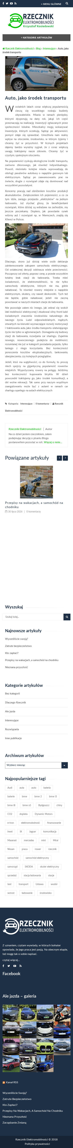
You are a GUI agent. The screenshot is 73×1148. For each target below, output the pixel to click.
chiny (59, 805)
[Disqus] (36, 559)
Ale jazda (10, 711)
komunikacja (49, 832)
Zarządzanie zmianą (14, 1122)
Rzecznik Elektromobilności (19, 49)
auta (22, 788)
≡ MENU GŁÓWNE (51, 4)
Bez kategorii (12, 693)
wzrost (10, 893)
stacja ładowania (32, 875)
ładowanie (27, 893)
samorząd (12, 867)
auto (33, 788)
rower (38, 849)
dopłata (24, 814)
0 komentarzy (42, 404)
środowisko (46, 893)
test (9, 884)
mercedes (29, 840)
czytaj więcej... (11, 960)
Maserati (12, 840)
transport (23, 884)
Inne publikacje (13, 738)
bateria (47, 788)
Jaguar (32, 832)
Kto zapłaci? (12, 653)
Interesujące (49, 49)
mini (43, 840)
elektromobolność (30, 823)
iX (21, 832)
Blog (38, 49)
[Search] (66, 617)
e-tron (10, 823)
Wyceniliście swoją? (16, 639)
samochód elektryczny (37, 858)
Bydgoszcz (43, 805)
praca (25, 849)
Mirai (55, 840)
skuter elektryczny (49, 867)
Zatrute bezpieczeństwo (18, 646)
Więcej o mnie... (52, 442)
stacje (51, 875)
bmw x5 (27, 805)
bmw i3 (53, 796)
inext (10, 832)
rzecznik (52, 849)
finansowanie (54, 823)
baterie (11, 796)
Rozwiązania (12, 729)
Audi (9, 788)
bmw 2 (38, 796)
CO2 (9, 814)
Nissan (10, 849)
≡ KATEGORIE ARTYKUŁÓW (36, 37)
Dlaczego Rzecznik (15, 702)
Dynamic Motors (43, 814)
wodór (54, 884)
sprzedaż (11, 875)
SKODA (29, 867)
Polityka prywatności (37, 1144)
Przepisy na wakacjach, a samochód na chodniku (31, 660)
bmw (24, 796)
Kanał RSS (12, 1082)
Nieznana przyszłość (16, 667)
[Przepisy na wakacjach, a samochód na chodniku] (36, 482)
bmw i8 (11, 805)
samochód (12, 858)
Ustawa (39, 884)
